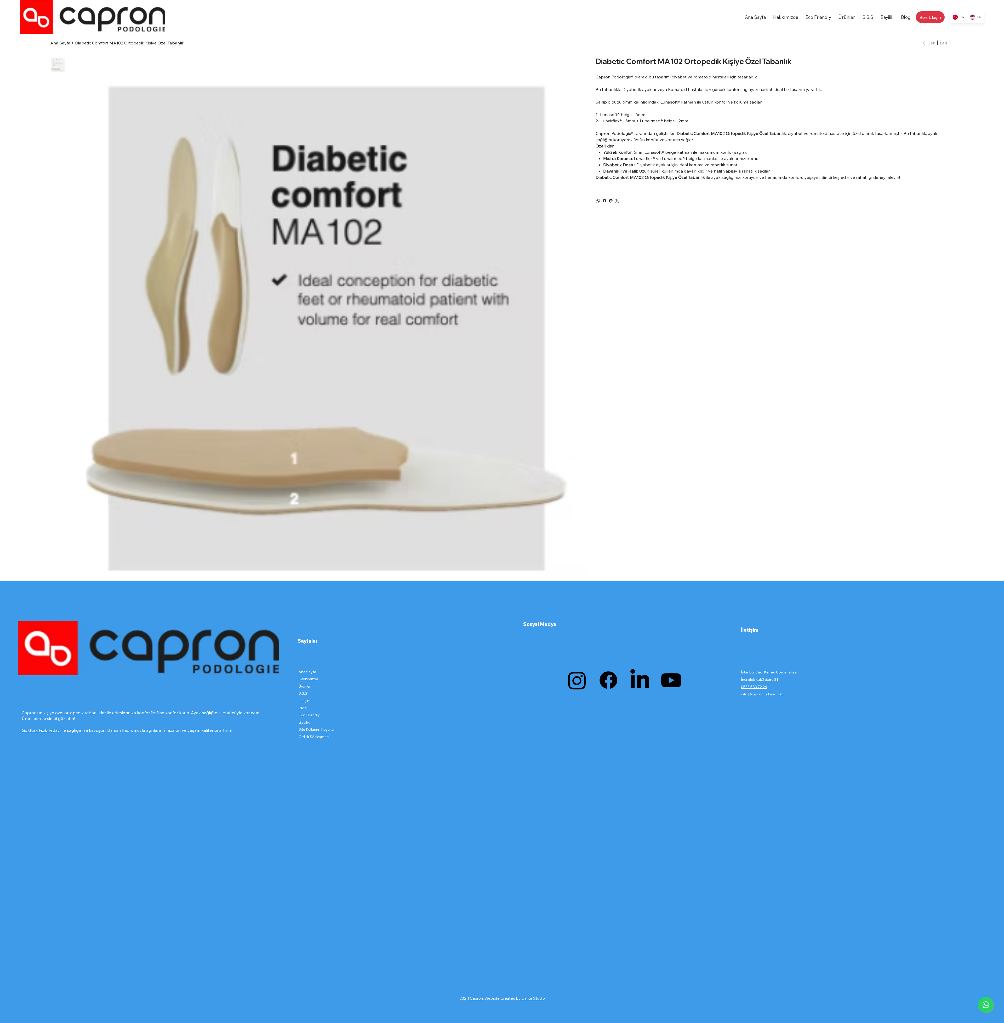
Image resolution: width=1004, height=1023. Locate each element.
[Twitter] (617, 200)
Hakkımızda (308, 679)
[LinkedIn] (640, 680)
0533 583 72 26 (754, 686)
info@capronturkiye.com (762, 694)
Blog (303, 708)
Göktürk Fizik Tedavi (41, 730)
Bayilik (304, 722)
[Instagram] (577, 680)
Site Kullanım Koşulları (317, 729)
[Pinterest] (610, 200)
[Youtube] (671, 680)
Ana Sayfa (307, 672)
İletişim (305, 700)
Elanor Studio (533, 998)
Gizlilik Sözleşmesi (314, 736)
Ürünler (305, 686)
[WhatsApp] (598, 200)
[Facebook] (604, 200)
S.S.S (303, 693)
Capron (476, 998)
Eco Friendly (309, 715)
